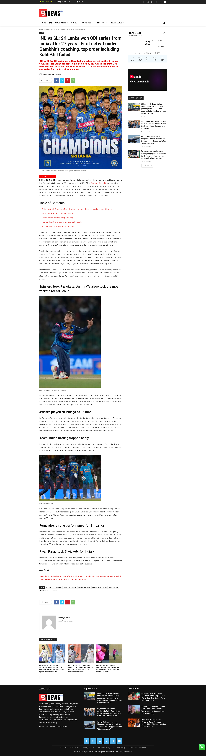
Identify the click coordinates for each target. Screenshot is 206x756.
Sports (47, 29)
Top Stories (133, 688)
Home (41, 29)
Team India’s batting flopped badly (57, 218)
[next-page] (44, 677)
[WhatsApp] (160, 2)
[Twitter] (156, 2)
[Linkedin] (152, 2)
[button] (164, 23)
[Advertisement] (122, 12)
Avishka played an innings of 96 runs (58, 213)
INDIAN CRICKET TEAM (99, 587)
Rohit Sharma (113, 587)
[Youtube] (165, 2)
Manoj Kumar (49, 74)
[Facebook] (144, 2)
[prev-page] (40, 677)
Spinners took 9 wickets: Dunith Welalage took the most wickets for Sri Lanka (77, 209)
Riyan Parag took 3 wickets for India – (58, 226)
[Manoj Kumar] (40, 74)
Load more (146, 166)
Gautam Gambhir (98, 183)
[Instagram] (148, 2)
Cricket (48, 587)
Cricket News (57, 587)
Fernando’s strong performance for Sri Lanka (62, 222)
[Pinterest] (67, 80)
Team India (54, 591)
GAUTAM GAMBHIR (70, 587)
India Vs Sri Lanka (84, 587)
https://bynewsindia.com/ (66, 621)
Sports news (44, 591)
